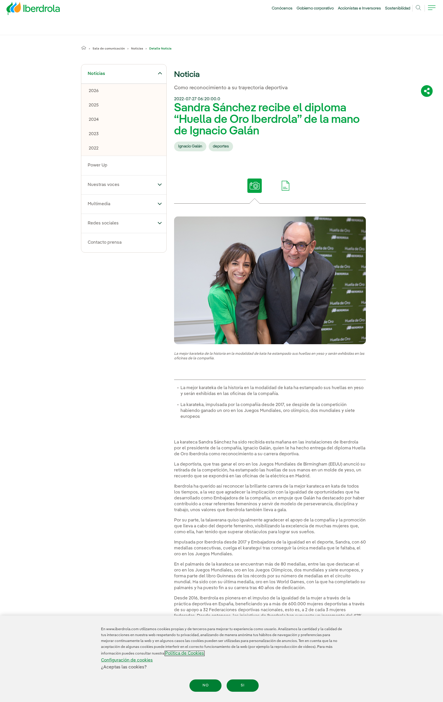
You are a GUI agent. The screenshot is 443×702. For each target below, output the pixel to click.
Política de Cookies (184, 653)
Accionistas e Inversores (359, 8)
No (206, 685)
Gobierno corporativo (315, 8)
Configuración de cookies (127, 660)
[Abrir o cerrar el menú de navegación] (432, 10)
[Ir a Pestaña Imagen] (254, 186)
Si (243, 685)
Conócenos (282, 8)
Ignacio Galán (190, 146)
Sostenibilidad (397, 8)
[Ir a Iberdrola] (26, 9)
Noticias (137, 48)
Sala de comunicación (109, 48)
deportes (221, 146)
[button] (160, 73)
